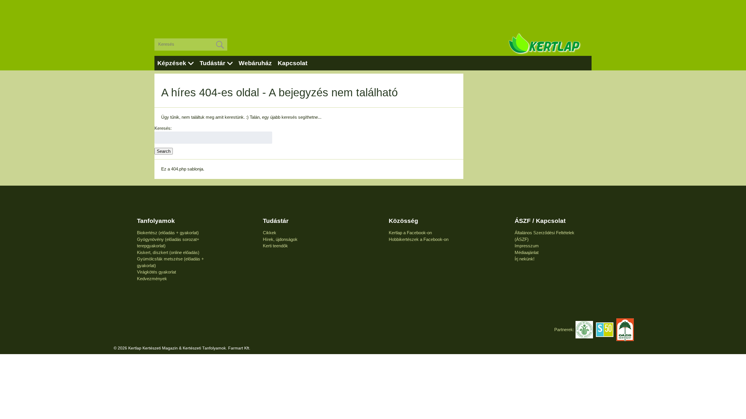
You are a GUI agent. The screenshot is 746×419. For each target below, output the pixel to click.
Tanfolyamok (156, 220)
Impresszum (527, 245)
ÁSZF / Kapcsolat (540, 220)
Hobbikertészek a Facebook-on (418, 239)
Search (163, 151)
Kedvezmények (152, 278)
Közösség (403, 220)
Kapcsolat (292, 63)
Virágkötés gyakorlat (156, 271)
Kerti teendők (275, 245)
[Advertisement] (373, 14)
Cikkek (269, 232)
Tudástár (212, 63)
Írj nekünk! (524, 258)
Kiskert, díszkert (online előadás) (168, 252)
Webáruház (255, 63)
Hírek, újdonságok (280, 239)
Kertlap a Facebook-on (410, 232)
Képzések (171, 63)
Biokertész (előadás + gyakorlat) (168, 232)
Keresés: (163, 128)
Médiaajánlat (527, 252)
